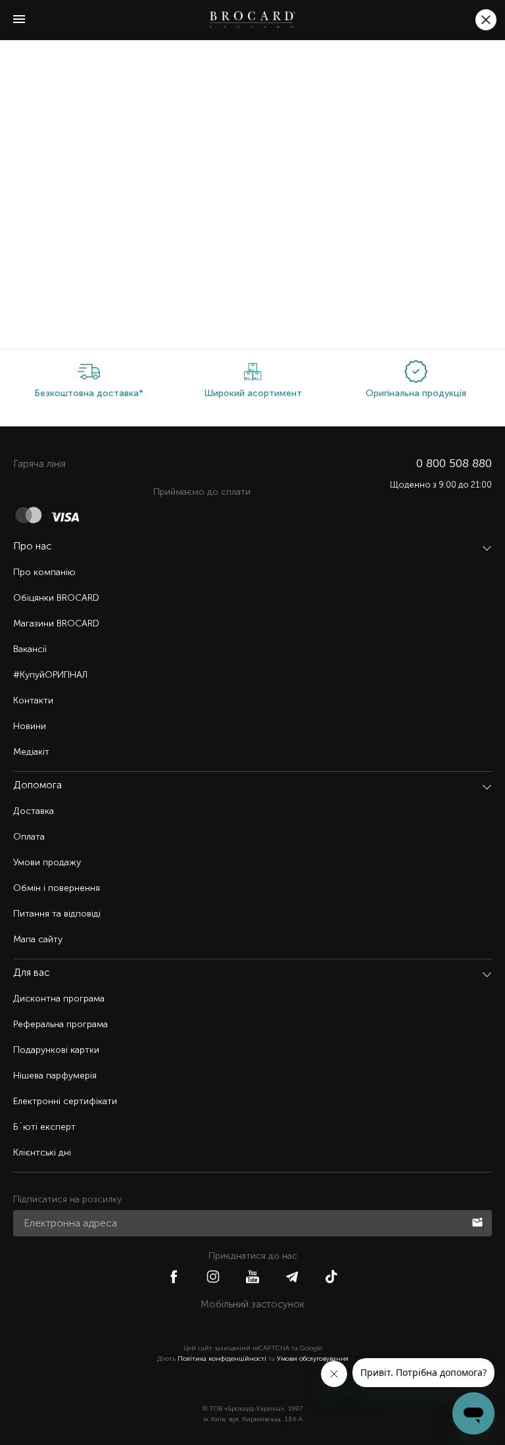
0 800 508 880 (454, 463)
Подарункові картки (56, 1049)
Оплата (29, 836)
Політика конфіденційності (222, 1359)
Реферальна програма (60, 1024)
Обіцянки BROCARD (56, 597)
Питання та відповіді (57, 913)
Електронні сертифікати (65, 1101)
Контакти (33, 700)
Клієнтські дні (42, 1152)
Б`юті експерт (44, 1126)
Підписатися (478, 1221)
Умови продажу (47, 862)
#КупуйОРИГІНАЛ (50, 674)
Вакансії (30, 649)
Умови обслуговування (313, 1359)
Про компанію (44, 572)
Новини (29, 726)
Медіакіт (31, 751)
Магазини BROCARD (56, 623)
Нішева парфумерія (55, 1075)
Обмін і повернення (56, 888)
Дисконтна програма (59, 998)
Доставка (33, 811)
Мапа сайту (37, 939)
